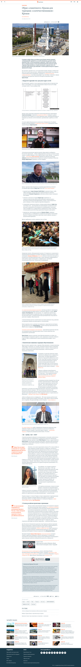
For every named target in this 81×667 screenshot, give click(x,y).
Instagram (24, 555)
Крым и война (41, 623)
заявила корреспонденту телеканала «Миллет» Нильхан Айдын (47, 376)
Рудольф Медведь (25, 16)
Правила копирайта (27, 656)
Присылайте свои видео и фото (13, 652)
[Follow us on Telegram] (55, 653)
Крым (62, 635)
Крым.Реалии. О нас (27, 652)
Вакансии (25, 660)
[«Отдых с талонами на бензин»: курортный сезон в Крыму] (33, 631)
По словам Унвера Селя (27, 427)
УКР (71, 1)
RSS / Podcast (9, 660)
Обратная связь (27, 658)
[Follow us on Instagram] (49, 653)
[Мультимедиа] (77, 2)
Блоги (16, 635)
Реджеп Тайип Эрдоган (36, 533)
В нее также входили (49, 188)
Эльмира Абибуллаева (33, 256)
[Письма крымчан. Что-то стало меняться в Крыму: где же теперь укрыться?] (10, 637)
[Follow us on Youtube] (47, 653)
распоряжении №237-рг (42, 115)
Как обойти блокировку (11, 662)
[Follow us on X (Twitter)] (44, 653)
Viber (28, 555)
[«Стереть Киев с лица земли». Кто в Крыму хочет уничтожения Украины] (33, 625)
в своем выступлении (46, 533)
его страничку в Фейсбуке (53, 507)
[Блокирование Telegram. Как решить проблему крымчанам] (10, 643)
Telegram (56, 553)
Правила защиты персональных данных (31, 662)
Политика (24, 5)
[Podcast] (62, 653)
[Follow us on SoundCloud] (57, 653)
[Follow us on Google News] (52, 653)
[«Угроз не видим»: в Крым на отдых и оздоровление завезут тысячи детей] (33, 637)
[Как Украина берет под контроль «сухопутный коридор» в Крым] (10, 625)
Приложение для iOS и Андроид (13, 654)
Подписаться (9, 656)
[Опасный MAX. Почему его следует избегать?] (33, 643)
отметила (40, 256)
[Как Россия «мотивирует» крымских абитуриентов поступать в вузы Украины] (56, 625)
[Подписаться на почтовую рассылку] (65, 653)
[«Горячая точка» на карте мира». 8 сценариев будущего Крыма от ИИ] (56, 637)
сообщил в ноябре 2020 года (42, 528)
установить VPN (48, 555)
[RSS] (60, 653)
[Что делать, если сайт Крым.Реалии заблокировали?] (56, 643)
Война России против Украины (21, 623)
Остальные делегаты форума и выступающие (32, 329)
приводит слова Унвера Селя (37, 394)
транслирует (32, 156)
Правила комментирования (29, 654)
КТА (74, 1)
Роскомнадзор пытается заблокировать (30, 551)
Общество (63, 623)
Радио (8, 658)
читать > (47, 559)
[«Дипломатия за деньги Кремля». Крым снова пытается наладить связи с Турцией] (29, 544)
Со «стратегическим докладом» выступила (31, 310)
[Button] (47, 22)
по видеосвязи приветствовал (41, 123)
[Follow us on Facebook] (41, 653)
